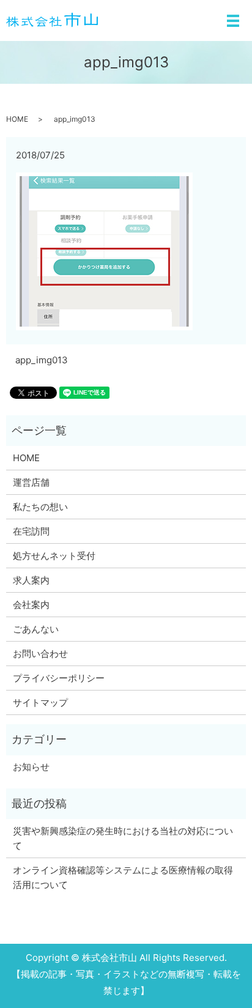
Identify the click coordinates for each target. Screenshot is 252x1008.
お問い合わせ (40, 653)
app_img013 (41, 360)
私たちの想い (40, 507)
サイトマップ (40, 702)
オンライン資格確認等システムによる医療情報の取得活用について (123, 877)
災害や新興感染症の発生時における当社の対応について (123, 838)
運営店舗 (31, 482)
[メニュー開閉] (233, 21)
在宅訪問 (31, 531)
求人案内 (31, 580)
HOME (17, 119)
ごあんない (36, 629)
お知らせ (31, 767)
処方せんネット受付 (54, 555)
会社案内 (31, 604)
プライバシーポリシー (59, 678)
